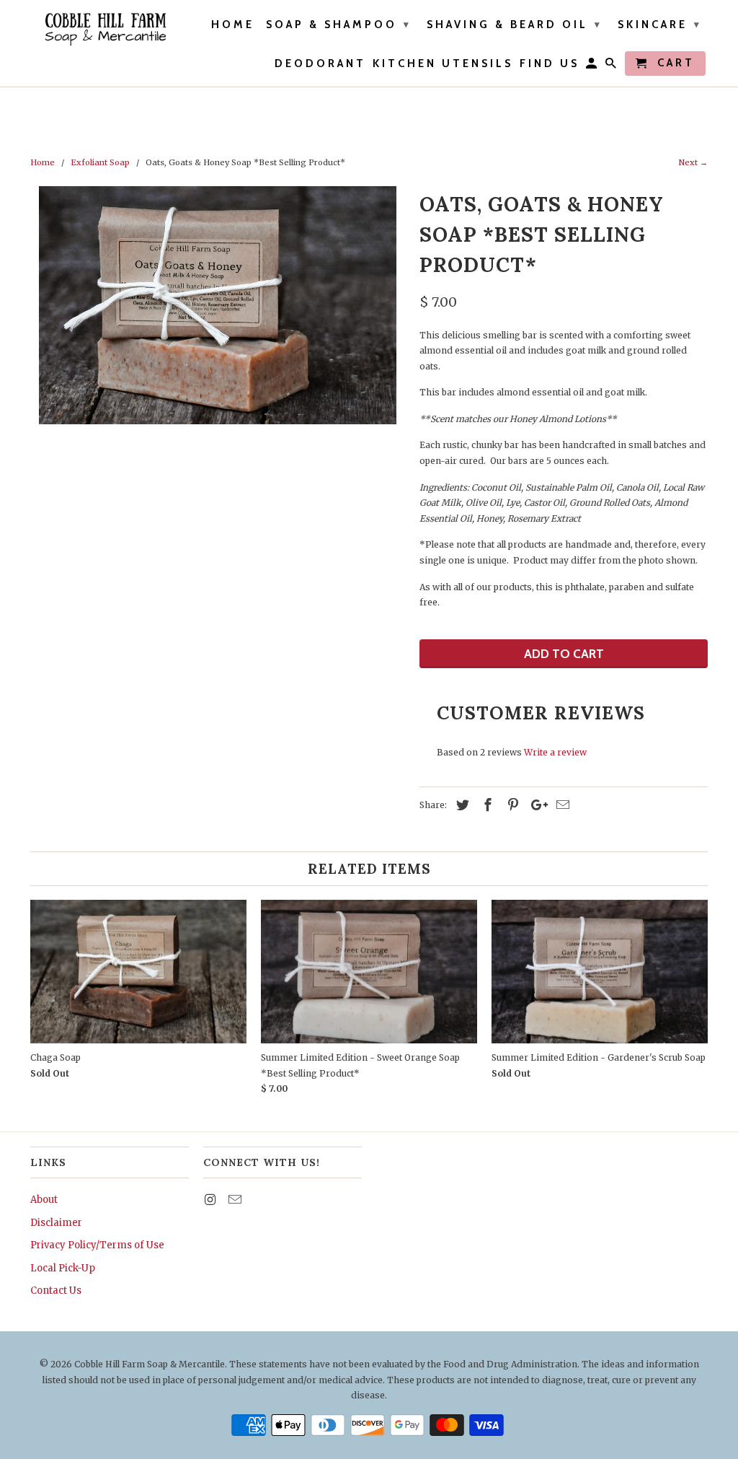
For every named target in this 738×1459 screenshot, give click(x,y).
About (44, 1199)
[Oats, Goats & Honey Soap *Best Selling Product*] (217, 305)
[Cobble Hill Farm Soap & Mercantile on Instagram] (211, 1199)
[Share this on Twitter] (460, 805)
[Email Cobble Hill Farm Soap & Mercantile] (236, 1199)
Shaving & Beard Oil (515, 24)
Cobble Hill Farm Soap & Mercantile (149, 1364)
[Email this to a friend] (560, 805)
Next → (693, 162)
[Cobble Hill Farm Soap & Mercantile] (104, 29)
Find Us (549, 64)
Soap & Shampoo (339, 24)
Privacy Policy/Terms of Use (97, 1245)
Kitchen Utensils (443, 64)
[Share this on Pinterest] (511, 805)
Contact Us (55, 1290)
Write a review (555, 752)
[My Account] (592, 66)
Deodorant (320, 64)
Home (232, 25)
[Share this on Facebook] (485, 805)
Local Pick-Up (62, 1268)
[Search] (611, 66)
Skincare (660, 24)
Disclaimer (56, 1223)
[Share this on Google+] (535, 805)
